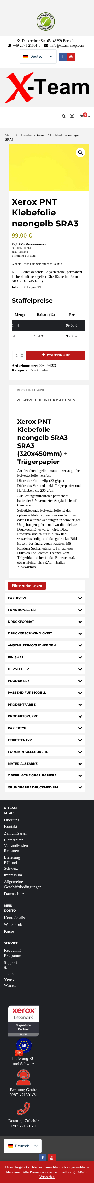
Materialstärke (23, 764)
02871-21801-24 (23, 1095)
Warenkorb (58, 355)
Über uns (11, 820)
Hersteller (18, 669)
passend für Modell (27, 692)
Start (8, 135)
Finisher (16, 657)
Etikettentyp (20, 740)
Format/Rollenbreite (28, 752)
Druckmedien (23, 135)
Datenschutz (14, 893)
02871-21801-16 (23, 1126)
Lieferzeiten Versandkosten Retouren (16, 845)
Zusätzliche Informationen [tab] (46, 400)
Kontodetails (14, 918)
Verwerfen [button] (47, 1177)
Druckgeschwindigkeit (30, 633)
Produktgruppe (23, 716)
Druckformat (21, 622)
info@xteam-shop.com (67, 46)
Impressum (13, 875)
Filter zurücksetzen (27, 586)
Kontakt (10, 826)
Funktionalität (22, 610)
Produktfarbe (22, 704)
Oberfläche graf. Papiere (32, 775)
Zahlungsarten (15, 833)
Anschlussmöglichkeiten (32, 645)
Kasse (9, 931)
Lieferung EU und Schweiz (12, 862)
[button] (80, 152)
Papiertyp (17, 728)
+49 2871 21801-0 (26, 46)
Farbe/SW (17, 598)
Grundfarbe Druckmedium (33, 787)
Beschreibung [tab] (31, 390)
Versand (23, 251)
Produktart (19, 681)
